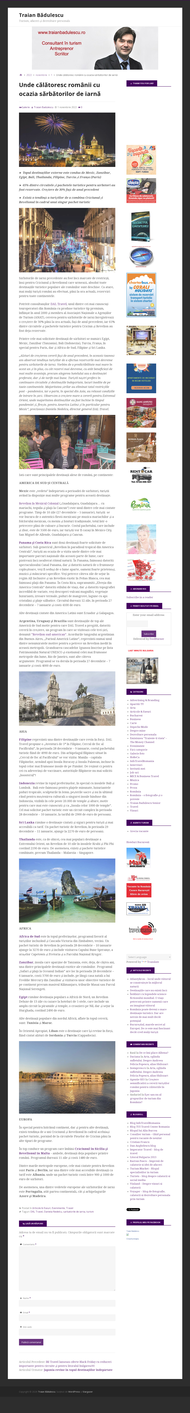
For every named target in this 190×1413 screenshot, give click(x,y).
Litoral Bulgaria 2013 (143, 1157)
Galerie (26, 107)
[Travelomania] (142, 941)
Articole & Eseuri (41, 1208)
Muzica (134, 780)
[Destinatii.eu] (141, 267)
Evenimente (58, 1208)
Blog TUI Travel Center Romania (150, 1126)
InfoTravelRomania (142, 761)
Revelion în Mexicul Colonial (39, 503)
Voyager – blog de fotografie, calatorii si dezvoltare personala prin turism (150, 1195)
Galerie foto (137, 753)
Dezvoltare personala (143, 734)
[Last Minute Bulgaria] (140, 652)
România (135, 791)
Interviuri (136, 764)
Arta (133, 707)
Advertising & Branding (144, 700)
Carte (133, 723)
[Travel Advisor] (138, 914)
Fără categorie (138, 749)
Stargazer (88, 1391)
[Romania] (141, 518)
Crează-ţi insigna (132, 1239)
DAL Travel (58, 304)
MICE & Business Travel (144, 776)
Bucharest (136, 715)
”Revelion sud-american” (48, 634)
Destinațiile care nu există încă (148, 990)
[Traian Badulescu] (127, 1234)
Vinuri (134, 810)
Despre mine (137, 730)
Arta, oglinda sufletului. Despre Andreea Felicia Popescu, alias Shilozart (149, 1060)
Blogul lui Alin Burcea (143, 1130)
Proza (133, 787)
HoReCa (135, 757)
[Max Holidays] (138, 866)
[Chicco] (141, 202)
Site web (27, 1326)
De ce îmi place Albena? (153, 1052)
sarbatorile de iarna (74, 1211)
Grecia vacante (139, 831)
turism (90, 1211)
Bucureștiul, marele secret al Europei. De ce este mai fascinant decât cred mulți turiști (150, 1028)
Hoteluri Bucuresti (137, 842)
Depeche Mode (139, 726)
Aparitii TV (137, 704)
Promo (134, 783)
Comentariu (29, 1244)
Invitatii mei (137, 768)
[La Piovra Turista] (138, 896)
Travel (69, 1208)
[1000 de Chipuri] (142, 683)
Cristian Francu (139, 1141)
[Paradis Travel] (141, 553)
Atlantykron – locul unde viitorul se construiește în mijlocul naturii (150, 982)
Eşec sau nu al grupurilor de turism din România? (146, 1098)
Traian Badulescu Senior (145, 802)
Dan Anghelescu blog (143, 1145)
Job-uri (134, 772)
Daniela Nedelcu (53, 1211)
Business (135, 719)
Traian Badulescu (132, 1231)
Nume (27, 1298)
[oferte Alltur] (141, 580)
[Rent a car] (141, 484)
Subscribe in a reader (139, 597)
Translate (153, 961)
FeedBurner (157, 638)
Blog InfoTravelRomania (145, 1122)
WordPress (74, 1391)
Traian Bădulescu (41, 15)
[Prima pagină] (21, 75)
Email (26, 1312)
